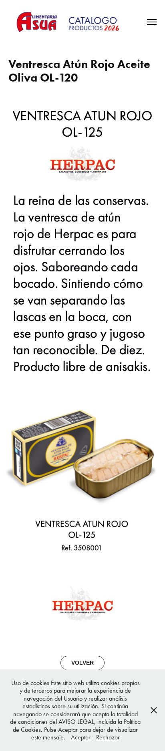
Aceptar (81, 737)
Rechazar (108, 737)
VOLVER (82, 662)
